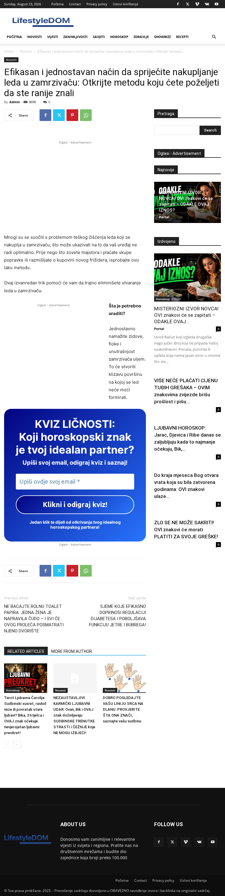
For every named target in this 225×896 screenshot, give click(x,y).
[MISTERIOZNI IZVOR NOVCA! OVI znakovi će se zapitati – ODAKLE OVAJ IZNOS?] (187, 277)
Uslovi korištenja (125, 4)
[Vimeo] (197, 4)
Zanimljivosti (75, 36)
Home (9, 51)
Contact (75, 4)
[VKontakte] (206, 4)
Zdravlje (141, 36)
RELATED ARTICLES (26, 651)
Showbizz (162, 36)
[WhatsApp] (86, 115)
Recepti (182, 36)
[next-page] (17, 744)
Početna (57, 4)
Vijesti (52, 36)
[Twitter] (187, 4)
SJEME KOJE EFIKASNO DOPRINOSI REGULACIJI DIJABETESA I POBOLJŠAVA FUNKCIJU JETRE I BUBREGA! (117, 615)
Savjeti (99, 36)
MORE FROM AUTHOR (71, 651)
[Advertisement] (75, 186)
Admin (14, 102)
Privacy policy (96, 4)
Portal (164, 217)
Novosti (34, 36)
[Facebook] (177, 4)
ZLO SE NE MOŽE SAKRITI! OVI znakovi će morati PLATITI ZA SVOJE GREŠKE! (186, 529)
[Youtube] (216, 4)
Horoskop (119, 36)
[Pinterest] (72, 115)
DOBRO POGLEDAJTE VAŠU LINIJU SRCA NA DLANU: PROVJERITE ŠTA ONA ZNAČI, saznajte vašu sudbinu (123, 709)
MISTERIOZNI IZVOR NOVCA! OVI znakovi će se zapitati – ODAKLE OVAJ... (186, 315)
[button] (214, 37)
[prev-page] (7, 744)
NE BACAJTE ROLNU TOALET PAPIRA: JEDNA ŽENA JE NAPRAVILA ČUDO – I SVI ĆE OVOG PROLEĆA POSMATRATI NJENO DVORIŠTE (34, 619)
